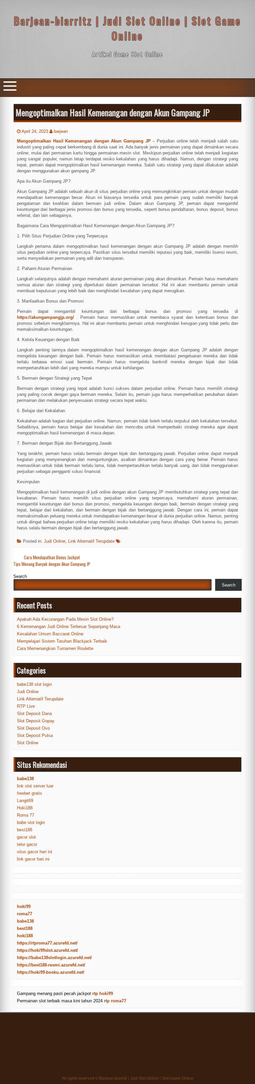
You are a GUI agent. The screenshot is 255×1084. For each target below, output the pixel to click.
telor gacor (27, 844)
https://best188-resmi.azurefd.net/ (51, 964)
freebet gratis (29, 793)
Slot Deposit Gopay (35, 720)
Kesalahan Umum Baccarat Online (50, 633)
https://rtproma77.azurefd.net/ (47, 943)
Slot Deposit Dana (34, 713)
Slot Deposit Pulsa (35, 735)
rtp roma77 (115, 1000)
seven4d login (126, 875)
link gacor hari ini (33, 859)
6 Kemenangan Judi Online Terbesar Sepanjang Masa (68, 626)
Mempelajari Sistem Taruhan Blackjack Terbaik (62, 641)
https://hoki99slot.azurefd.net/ (47, 950)
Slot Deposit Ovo (33, 728)
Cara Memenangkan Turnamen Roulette (55, 648)
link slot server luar (35, 785)
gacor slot (26, 837)
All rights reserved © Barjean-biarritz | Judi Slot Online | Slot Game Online (128, 1078)
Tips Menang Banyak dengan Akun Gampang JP (51, 564)
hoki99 (24, 906)
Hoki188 (25, 807)
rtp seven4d (42, 875)
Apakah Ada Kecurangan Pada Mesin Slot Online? (65, 619)
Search (20, 576)
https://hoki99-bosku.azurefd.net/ (50, 972)
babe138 (25, 921)
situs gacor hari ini (34, 851)
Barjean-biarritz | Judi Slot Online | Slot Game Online (127, 28)
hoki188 (25, 935)
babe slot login (31, 822)
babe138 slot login (34, 684)
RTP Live (26, 706)
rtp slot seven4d (96, 875)
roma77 (24, 913)
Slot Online (27, 742)
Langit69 (25, 800)
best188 (24, 829)
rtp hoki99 (102, 993)
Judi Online (54, 541)
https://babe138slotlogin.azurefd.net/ (54, 957)
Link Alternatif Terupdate (91, 541)
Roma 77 (25, 815)
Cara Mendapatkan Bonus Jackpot (52, 557)
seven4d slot (67, 875)
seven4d (22, 875)
